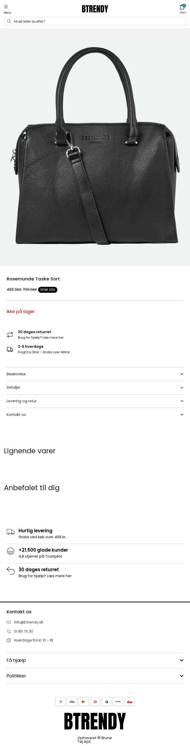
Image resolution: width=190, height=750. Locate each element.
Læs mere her (53, 337)
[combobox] (95, 21)
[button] (6, 6)
